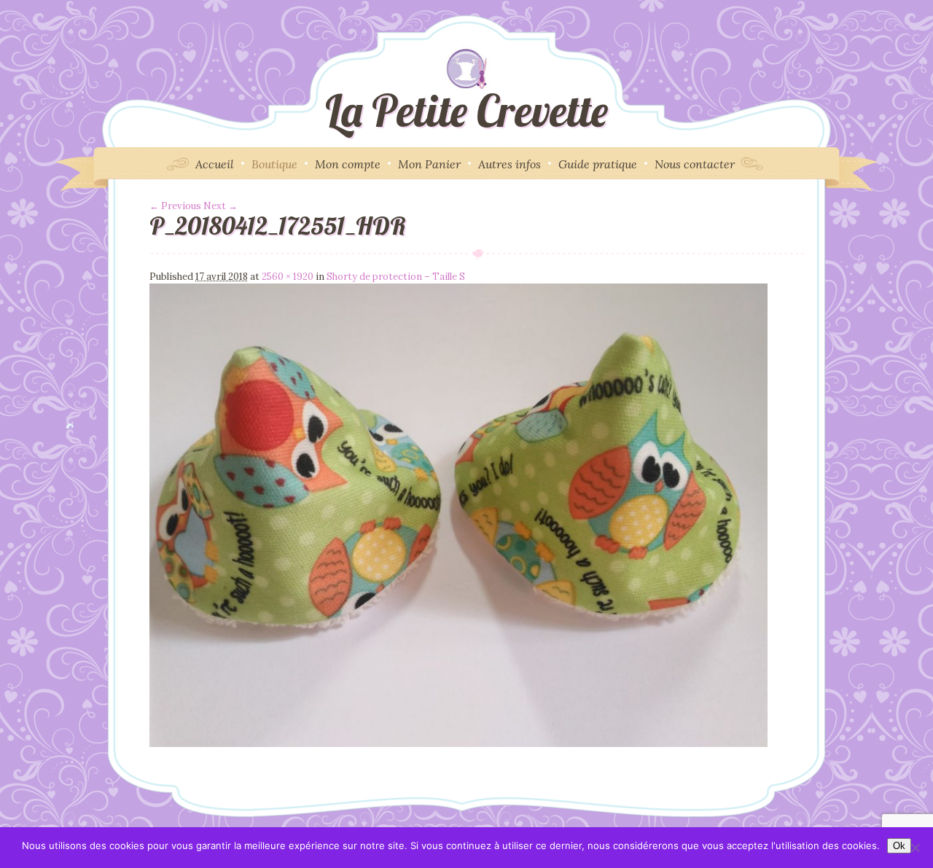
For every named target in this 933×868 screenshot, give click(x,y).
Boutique (274, 164)
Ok (899, 845)
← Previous (175, 206)
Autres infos (509, 164)
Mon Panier (429, 164)
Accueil (214, 164)
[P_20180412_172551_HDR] (458, 744)
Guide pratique (597, 164)
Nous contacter (695, 164)
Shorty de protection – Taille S (396, 276)
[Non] (914, 847)
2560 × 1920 (287, 276)
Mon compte (347, 164)
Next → (220, 206)
